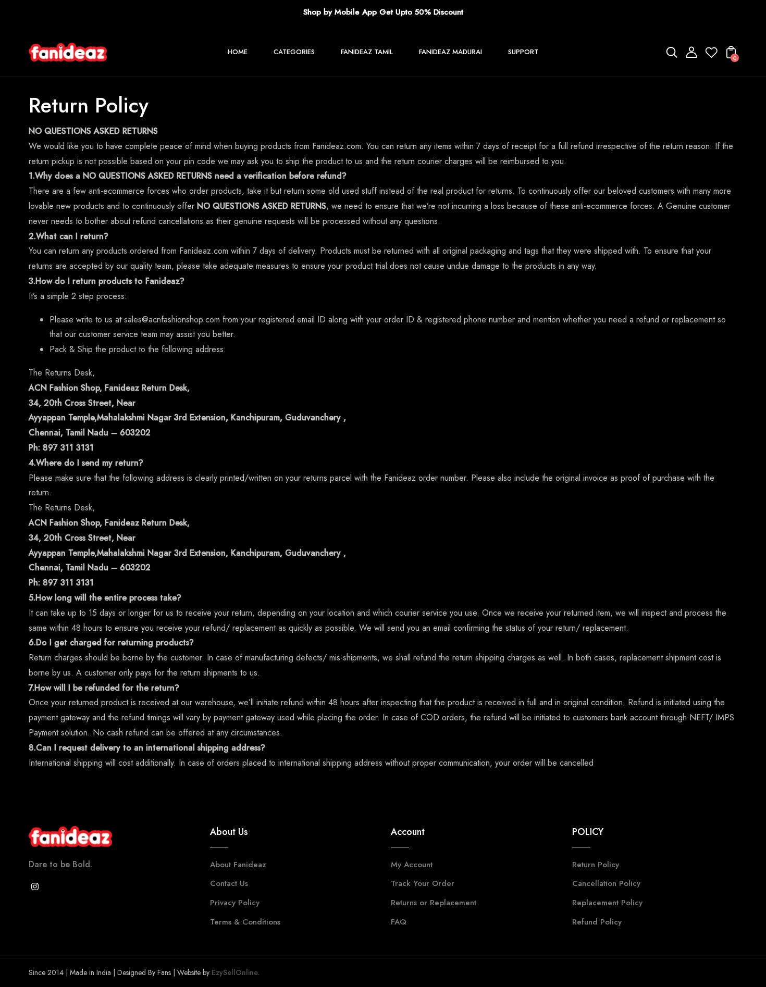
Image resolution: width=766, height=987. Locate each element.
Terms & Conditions (245, 922)
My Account (412, 864)
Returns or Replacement (433, 902)
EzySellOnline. (234, 972)
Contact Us (229, 883)
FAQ (398, 922)
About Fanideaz (238, 864)
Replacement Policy (607, 902)
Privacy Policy (235, 902)
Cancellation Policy (606, 883)
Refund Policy (597, 922)
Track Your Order (422, 883)
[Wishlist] (711, 55)
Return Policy (595, 864)
